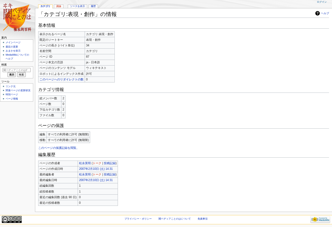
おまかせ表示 (13, 50)
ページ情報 (12, 98)
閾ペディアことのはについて (175, 218)
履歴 (93, 6)
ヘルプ (325, 13)
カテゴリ (45, 6)
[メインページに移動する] (17, 17)
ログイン (322, 1)
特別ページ (12, 94)
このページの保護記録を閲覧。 (58, 148)
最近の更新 (12, 46)
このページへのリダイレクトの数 (62, 79)
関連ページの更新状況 (18, 90)
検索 (4, 64)
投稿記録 (110, 163)
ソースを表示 (77, 6)
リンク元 (11, 86)
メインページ (13, 42)
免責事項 (203, 218)
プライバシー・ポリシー (138, 218)
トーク (97, 163)
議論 (58, 6)
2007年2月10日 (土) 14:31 (96, 168)
